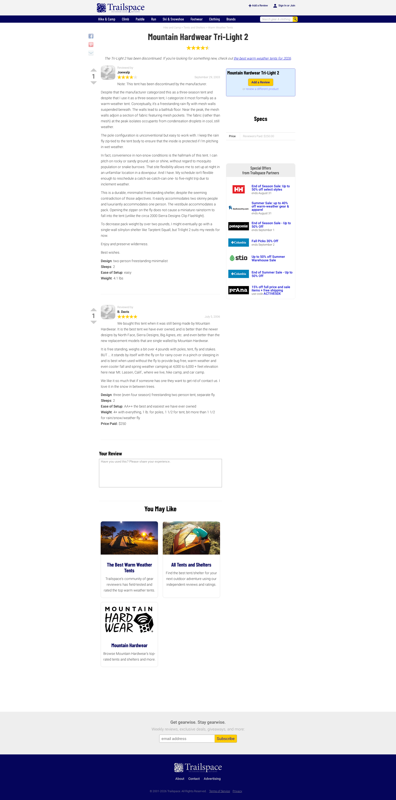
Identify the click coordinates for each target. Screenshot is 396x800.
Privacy (237, 791)
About (179, 779)
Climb (125, 19)
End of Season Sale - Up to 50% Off (271, 224)
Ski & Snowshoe (173, 19)
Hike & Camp (106, 19)
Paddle (140, 19)
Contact (194, 779)
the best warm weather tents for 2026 (262, 58)
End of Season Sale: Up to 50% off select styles (271, 187)
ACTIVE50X (272, 294)
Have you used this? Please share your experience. (135, 461)
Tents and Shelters (194, 27)
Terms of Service (219, 791)
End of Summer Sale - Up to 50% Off (272, 274)
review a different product (262, 89)
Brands (231, 19)
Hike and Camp (172, 27)
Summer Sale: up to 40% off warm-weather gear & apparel (270, 206)
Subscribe (226, 738)
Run (153, 19)
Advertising (212, 779)
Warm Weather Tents (220, 27)
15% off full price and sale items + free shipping (271, 288)
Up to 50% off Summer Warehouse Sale (268, 258)
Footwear (197, 19)
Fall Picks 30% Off (265, 241)
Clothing (214, 19)
